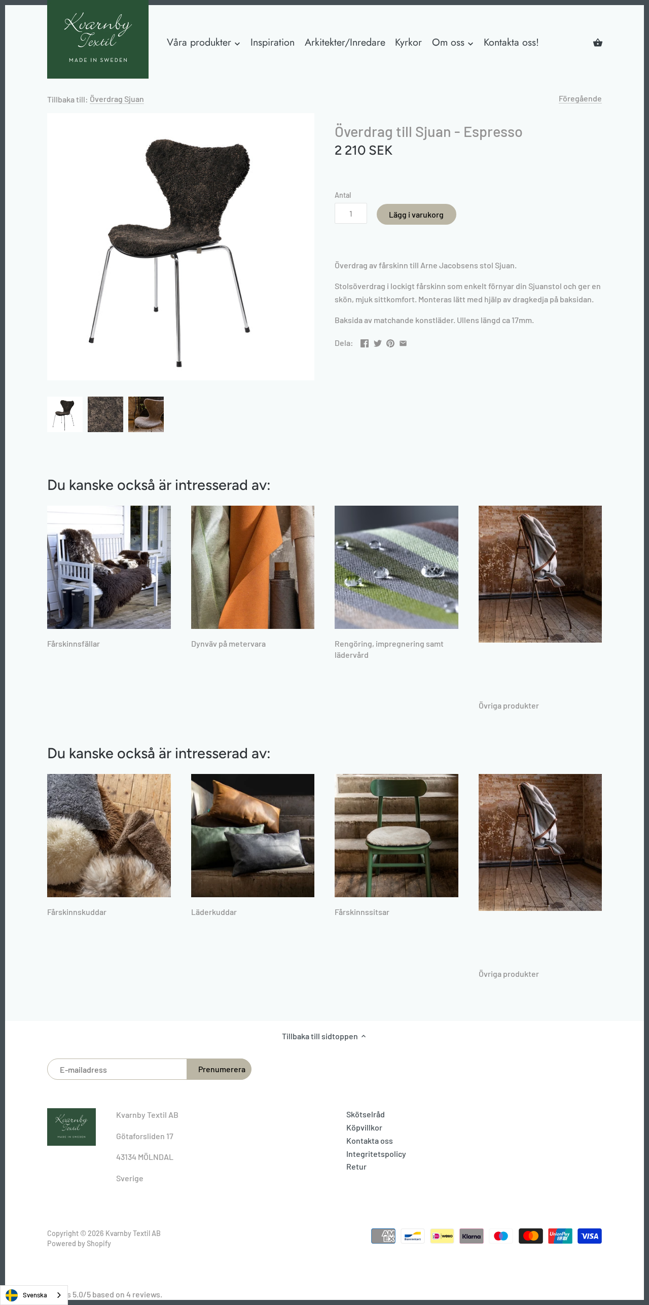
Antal (343, 195)
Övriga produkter (509, 705)
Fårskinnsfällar (73, 643)
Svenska (35, 1295)
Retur (356, 1166)
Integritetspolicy (376, 1153)
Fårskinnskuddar (76, 911)
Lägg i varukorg (416, 214)
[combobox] (34, 1295)
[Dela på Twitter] (378, 341)
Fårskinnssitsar (362, 911)
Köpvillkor (364, 1127)
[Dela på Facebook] (364, 341)
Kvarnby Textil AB (133, 1233)
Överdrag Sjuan (117, 98)
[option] (65, 414)
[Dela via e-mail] (403, 341)
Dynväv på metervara (228, 643)
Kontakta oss (369, 1140)
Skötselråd (365, 1114)
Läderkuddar (214, 911)
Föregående (580, 98)
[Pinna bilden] (390, 341)
